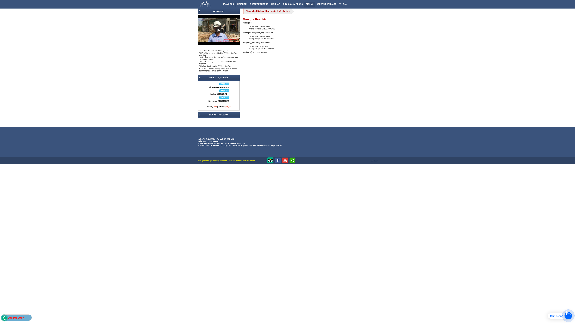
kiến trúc (374, 161)
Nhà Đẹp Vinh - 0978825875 (218, 87)
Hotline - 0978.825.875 (218, 94)
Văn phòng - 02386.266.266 (218, 101)
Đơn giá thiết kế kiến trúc (278, 11)
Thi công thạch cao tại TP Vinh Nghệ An (215, 66)
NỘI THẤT (275, 4)
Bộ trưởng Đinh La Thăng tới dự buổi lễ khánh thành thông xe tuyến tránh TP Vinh (218, 70)
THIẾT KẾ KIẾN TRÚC (259, 4)
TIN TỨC (343, 4)
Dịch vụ (260, 11)
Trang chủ (251, 11)
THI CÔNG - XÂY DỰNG (293, 4)
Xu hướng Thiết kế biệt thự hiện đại (213, 51)
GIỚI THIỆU (242, 4)
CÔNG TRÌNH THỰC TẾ (326, 4)
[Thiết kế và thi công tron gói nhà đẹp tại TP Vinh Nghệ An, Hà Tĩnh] (206, 7)
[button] (218, 30)
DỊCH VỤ (309, 4)
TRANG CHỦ (228, 4)
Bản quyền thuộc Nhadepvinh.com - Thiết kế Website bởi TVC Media (226, 161)
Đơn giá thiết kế (254, 19)
